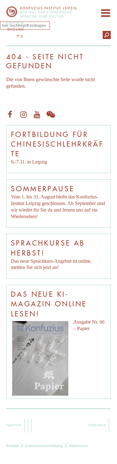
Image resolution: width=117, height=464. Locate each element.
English (15, 29)
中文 (20, 36)
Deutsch (15, 23)
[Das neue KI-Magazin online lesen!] (40, 358)
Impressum (78, 446)
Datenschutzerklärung (44, 446)
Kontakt (12, 446)
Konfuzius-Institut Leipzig (11, 11)
